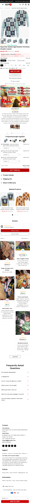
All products (7, 8)
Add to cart (15, 501)
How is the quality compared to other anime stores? (12, 399)
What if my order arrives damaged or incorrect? (12, 394)
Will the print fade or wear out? (9, 389)
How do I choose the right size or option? (11, 381)
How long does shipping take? (8, 372)
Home (1, 8)
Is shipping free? (5, 376)
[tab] (11, 133)
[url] (9, 440)
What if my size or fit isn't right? (9, 385)
